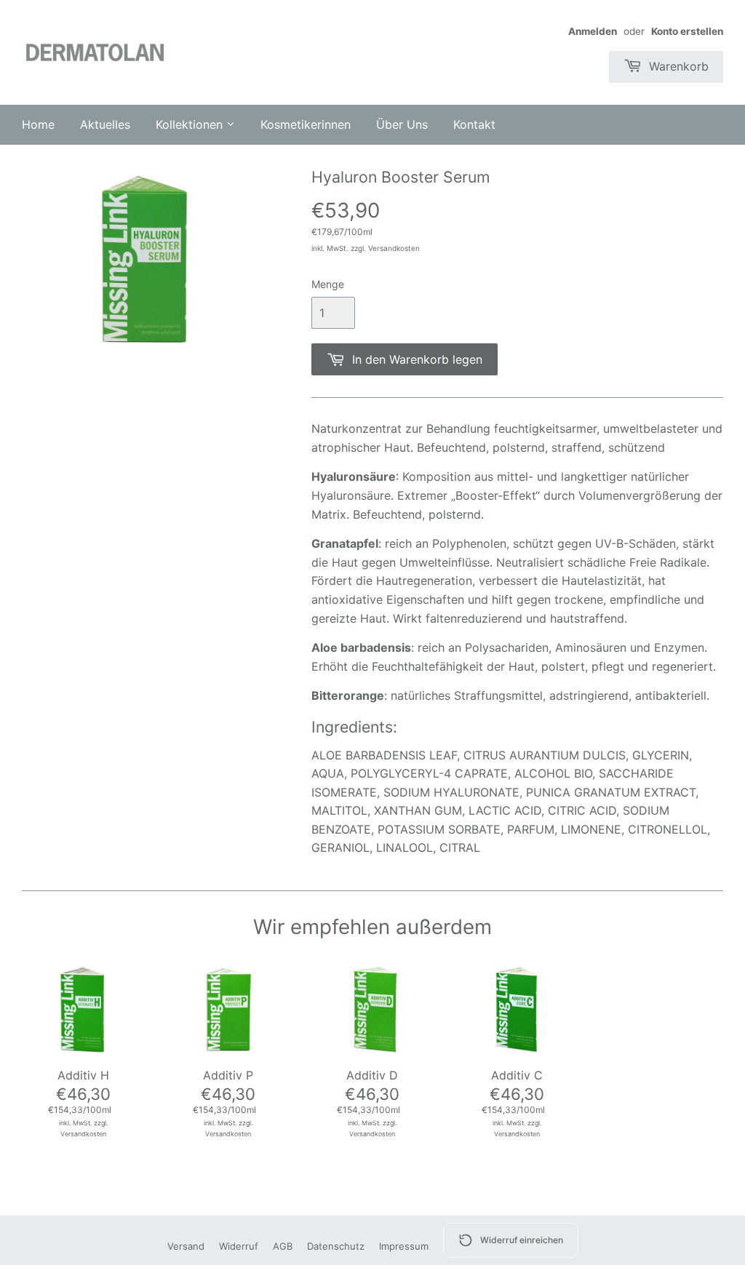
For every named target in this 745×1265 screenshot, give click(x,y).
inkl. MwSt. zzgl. (83, 1123)
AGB (282, 1246)
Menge (327, 284)
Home (38, 124)
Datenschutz (335, 1246)
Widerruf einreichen (521, 1239)
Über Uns (402, 124)
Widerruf (238, 1246)
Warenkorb (677, 66)
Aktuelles (105, 124)
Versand (185, 1246)
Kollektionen (191, 124)
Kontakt (474, 124)
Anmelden (592, 31)
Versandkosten (394, 248)
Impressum (404, 1246)
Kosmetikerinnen (305, 124)
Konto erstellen (687, 31)
